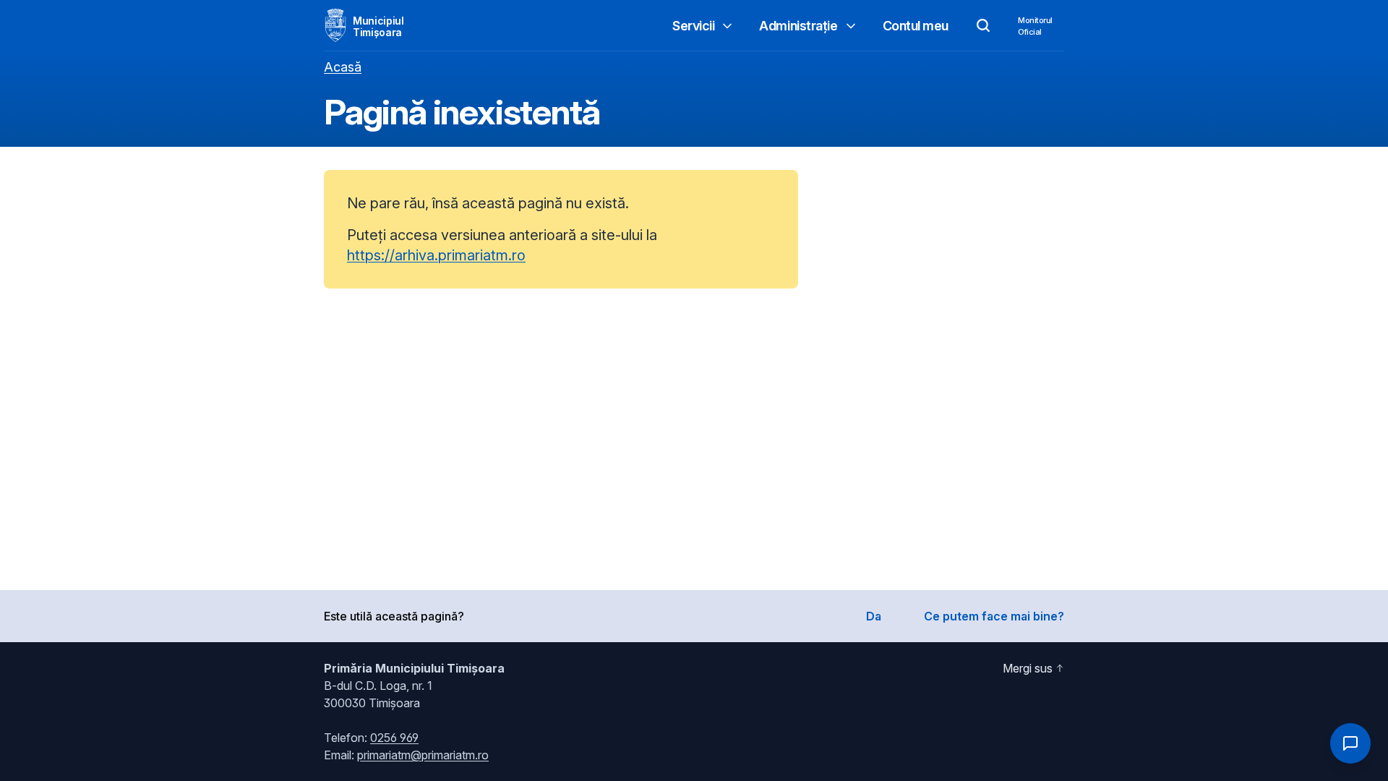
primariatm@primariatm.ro (423, 755)
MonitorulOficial (1035, 26)
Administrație (798, 25)
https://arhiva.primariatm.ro (436, 255)
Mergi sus (1028, 668)
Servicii (693, 25)
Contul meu (916, 25)
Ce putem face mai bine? (994, 616)
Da (873, 616)
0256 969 (394, 737)
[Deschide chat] (1350, 743)
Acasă (342, 66)
